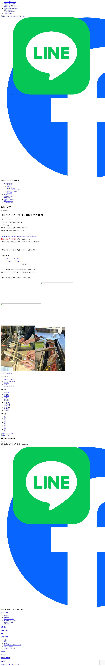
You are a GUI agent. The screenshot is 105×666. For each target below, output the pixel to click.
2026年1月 (6, 402)
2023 (5, 421)
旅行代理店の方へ (9, 386)
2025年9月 (6, 409)
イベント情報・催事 (9, 381)
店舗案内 (8, 196)
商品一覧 (8, 194)
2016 (5, 430)
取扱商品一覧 (9, 3)
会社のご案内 (10, 2)
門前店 (5, 641)
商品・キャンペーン (9, 379)
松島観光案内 (4, 630)
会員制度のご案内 (12, 191)
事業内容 (9, 186)
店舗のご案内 (10, 5)
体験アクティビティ (11, 6)
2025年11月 (7, 405)
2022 (5, 422)
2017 (5, 429)
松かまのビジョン (9, 619)
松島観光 (9, 199)
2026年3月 (6, 399)
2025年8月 (6, 410)
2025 (5, 418)
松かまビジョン (11, 188)
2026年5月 (6, 396)
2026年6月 (6, 394)
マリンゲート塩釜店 (9, 648)
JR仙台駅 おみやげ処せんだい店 (12, 645)
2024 (5, 419)
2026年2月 (6, 400)
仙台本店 (6, 643)
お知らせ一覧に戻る (6, 373)
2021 (5, 423)
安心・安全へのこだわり (13, 189)
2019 (5, 426)
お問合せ (8, 13)
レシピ (5, 384)
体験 (7, 197)
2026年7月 (6, 392)
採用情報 (8, 10)
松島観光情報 (11, 8)
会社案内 (8, 183)
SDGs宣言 (9, 193)
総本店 (5, 640)
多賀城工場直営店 (9, 646)
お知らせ (9, 11)
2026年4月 (6, 397)
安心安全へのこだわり (10, 620)
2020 (5, 425)
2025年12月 (7, 404)
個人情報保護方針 (5, 658)
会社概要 (9, 184)
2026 (5, 417)
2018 (5, 428)
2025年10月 (7, 407)
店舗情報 (6, 383)
